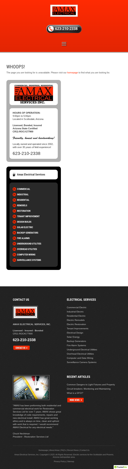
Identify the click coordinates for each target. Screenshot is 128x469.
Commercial (23, 189)
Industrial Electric (75, 311)
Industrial (23, 194)
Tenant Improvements (77, 328)
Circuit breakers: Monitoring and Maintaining (89, 389)
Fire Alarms (23, 238)
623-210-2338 (26, 153)
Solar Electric (25, 227)
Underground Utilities (29, 243)
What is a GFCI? (75, 393)
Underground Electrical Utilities (82, 349)
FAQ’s (63, 450)
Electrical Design (75, 332)
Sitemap (70, 461)
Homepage (43, 450)
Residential (23, 200)
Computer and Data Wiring (80, 358)
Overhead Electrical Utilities (80, 354)
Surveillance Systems (29, 260)
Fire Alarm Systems (76, 345)
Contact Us (84, 450)
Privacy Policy (60, 461)
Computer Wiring (26, 254)
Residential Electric (76, 316)
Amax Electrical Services (31, 174)
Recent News (73, 450)
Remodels (22, 205)
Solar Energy (73, 337)
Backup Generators (27, 232)
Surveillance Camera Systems (81, 362)
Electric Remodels (76, 320)
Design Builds (24, 221)
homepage (72, 72)
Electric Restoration (76, 324)
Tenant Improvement (28, 216)
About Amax (54, 450)
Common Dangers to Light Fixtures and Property (91, 384)
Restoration (23, 211)
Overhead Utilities (27, 249)
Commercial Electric (76, 307)
